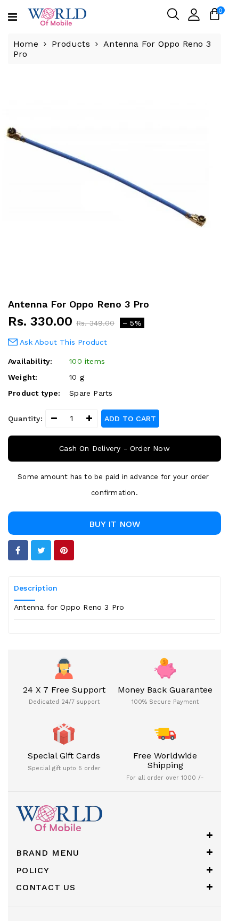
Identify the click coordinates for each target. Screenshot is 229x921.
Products (71, 44)
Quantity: (25, 418)
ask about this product (63, 342)
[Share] (18, 550)
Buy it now (115, 524)
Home (25, 44)
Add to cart (130, 418)
